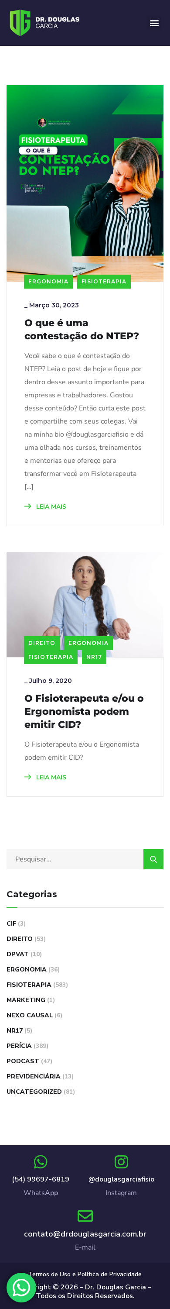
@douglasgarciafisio (121, 1179)
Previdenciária (34, 1076)
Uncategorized (34, 1092)
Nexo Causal (30, 1015)
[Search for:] (85, 859)
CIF (11, 924)
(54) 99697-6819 (40, 1179)
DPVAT (18, 954)
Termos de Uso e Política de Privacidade (85, 1274)
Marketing (26, 1000)
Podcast (23, 1061)
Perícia (19, 1046)
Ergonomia (48, 281)
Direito (41, 643)
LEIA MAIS (50, 507)
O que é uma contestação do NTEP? (81, 329)
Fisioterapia (104, 281)
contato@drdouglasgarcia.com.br (85, 1234)
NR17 (94, 657)
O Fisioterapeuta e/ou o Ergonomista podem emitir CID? (84, 711)
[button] (154, 23)
